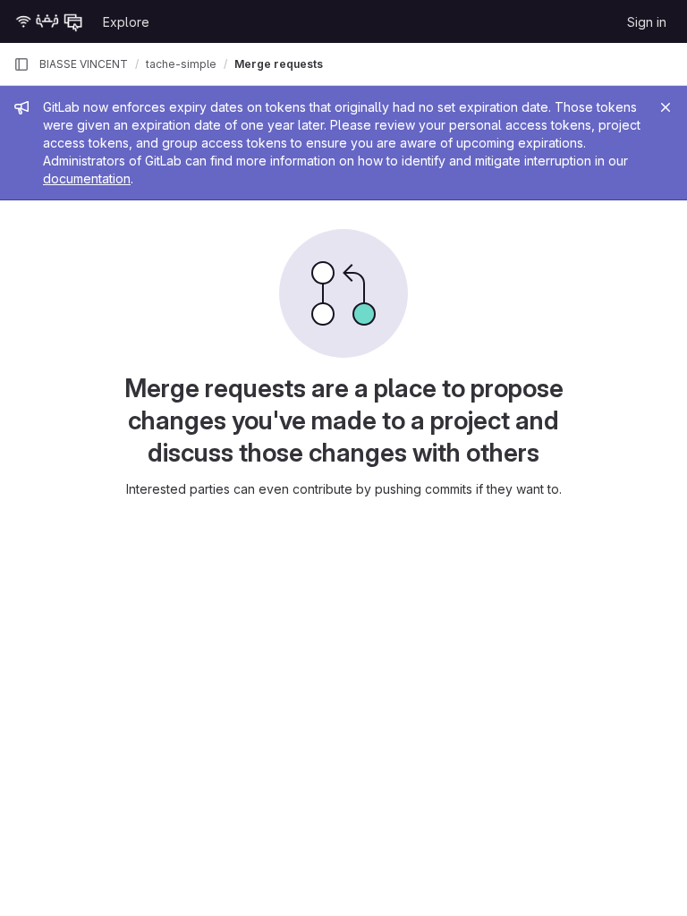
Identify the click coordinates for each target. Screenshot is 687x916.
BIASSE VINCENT (83, 64)
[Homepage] (49, 21)
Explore (126, 22)
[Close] (665, 107)
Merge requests (278, 64)
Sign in (646, 22)
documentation (87, 178)
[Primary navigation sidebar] (21, 64)
